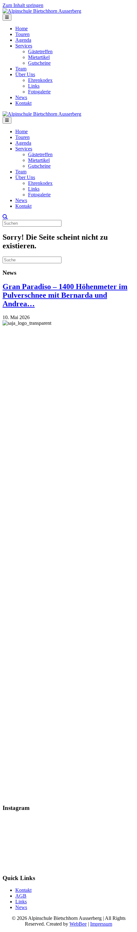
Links (34, 86)
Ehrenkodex (40, 80)
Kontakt (23, 103)
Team (20, 68)
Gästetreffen (40, 51)
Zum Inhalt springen (23, 5)
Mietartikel (39, 57)
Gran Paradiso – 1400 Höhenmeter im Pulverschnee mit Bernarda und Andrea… (65, 295)
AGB (20, 896)
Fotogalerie (39, 91)
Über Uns (25, 74)
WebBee (78, 924)
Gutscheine (39, 63)
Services (23, 45)
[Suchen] (5, 216)
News (21, 97)
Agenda (23, 40)
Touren (22, 34)
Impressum (101, 924)
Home (21, 28)
